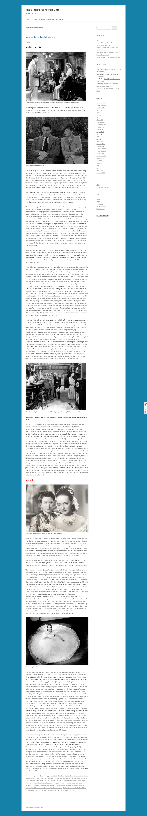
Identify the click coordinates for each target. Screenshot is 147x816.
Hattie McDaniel (30, 780)
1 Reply (28, 42)
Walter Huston (38, 790)
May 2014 (99, 137)
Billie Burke (61, 776)
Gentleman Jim (74, 778)
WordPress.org (100, 209)
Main (41, 776)
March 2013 (99, 170)
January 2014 (100, 146)
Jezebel (84, 780)
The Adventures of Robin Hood (41, 788)
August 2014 (100, 132)
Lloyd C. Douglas (48, 783)
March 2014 (99, 141)
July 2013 (99, 161)
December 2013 (101, 149)
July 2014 (99, 134)
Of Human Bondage (38, 785)
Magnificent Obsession (72, 783)
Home (27, 19)
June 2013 (99, 163)
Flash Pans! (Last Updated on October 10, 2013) (48, 19)
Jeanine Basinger (76, 780)
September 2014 (101, 129)
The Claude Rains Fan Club (43, 9)
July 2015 (99, 110)
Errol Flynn (50, 778)
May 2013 (99, 165)
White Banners (48, 790)
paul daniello (100, 74)
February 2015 (100, 122)
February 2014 (100, 144)
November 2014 (101, 125)
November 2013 (101, 151)
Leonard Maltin (38, 783)
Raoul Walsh (66, 785)
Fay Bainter (57, 778)
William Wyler (57, 790)
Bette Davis (53, 776)
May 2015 (99, 115)
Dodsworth (32, 778)
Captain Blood (69, 776)
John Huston (29, 783)
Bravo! (98, 40)
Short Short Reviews (102, 187)
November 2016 (101, 105)
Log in (98, 202)
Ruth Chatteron (75, 785)
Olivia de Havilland (49, 785)
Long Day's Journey (59, 783)
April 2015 (99, 117)
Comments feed (101, 206)
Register (98, 199)
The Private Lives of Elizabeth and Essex (74, 788)
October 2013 (100, 153)
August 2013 (100, 158)
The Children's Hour (56, 788)
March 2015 (99, 120)
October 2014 (100, 127)
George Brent (83, 778)
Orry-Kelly (59, 785)
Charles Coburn (78, 776)
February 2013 (100, 173)
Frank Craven (65, 778)
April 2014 (99, 139)
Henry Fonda (39, 780)
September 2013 (101, 156)
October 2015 (100, 108)
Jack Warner (67, 780)
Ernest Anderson (41, 778)
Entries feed (100, 204)
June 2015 (99, 112)
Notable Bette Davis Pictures (40, 37)
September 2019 (101, 103)
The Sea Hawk (30, 790)
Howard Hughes (49, 780)
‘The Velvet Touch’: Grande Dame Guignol (108, 57)
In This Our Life (58, 780)
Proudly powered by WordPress (34, 807)
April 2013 (99, 168)
